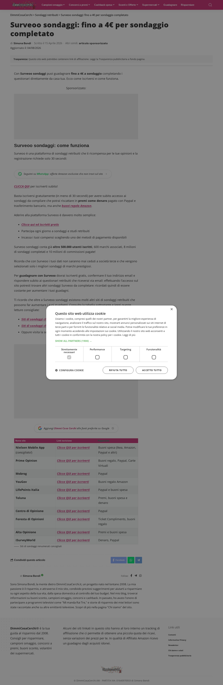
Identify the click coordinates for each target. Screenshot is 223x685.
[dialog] (111, 342)
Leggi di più (128, 334)
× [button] (171, 309)
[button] (111, 340)
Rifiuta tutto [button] (118, 370)
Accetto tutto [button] (151, 370)
